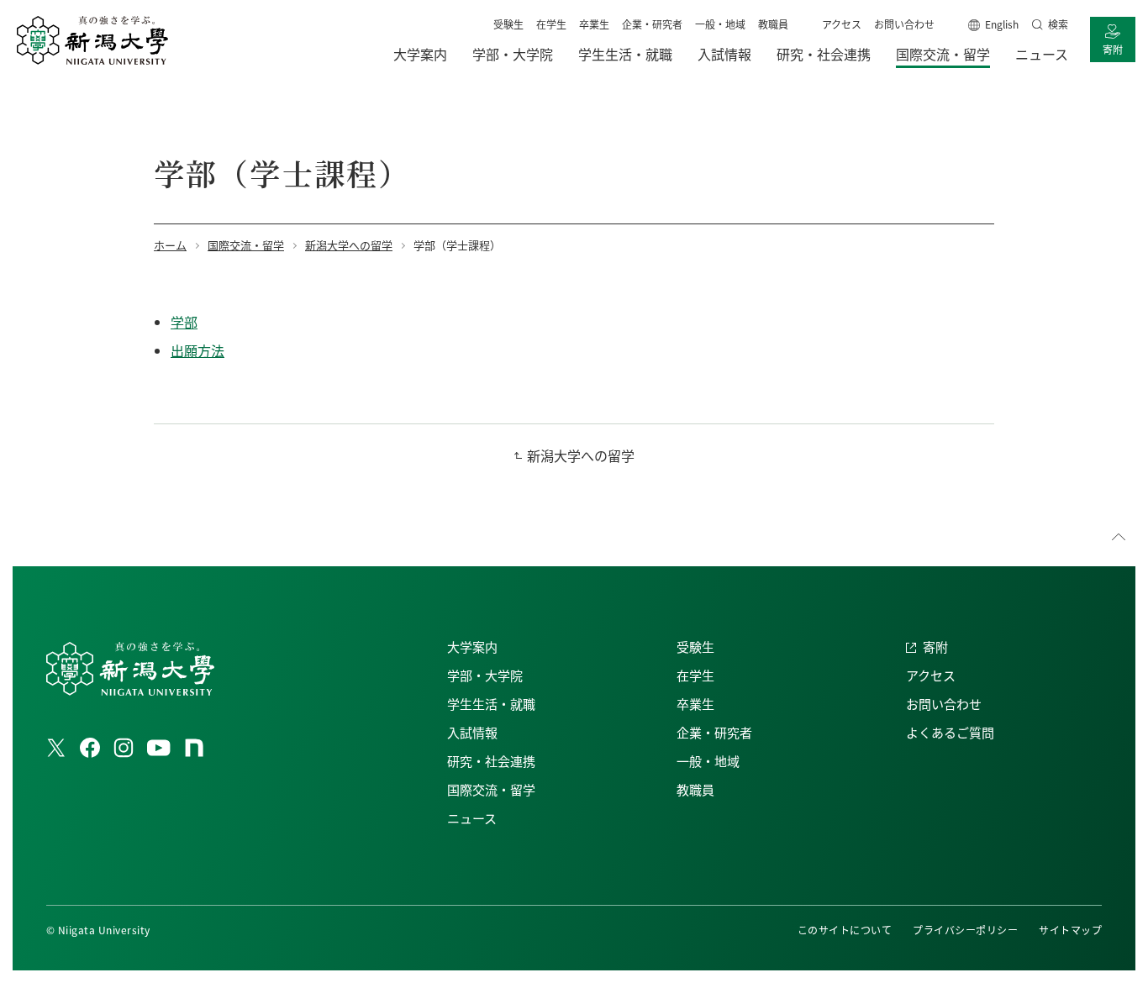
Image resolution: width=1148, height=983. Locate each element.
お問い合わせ (904, 24)
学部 (184, 322)
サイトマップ (1070, 930)
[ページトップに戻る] (1118, 537)
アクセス (841, 24)
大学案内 (472, 646)
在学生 (551, 24)
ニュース (472, 818)
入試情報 (472, 732)
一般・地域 (720, 24)
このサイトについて (845, 930)
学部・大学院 (485, 675)
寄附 (1113, 49)
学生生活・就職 (491, 703)
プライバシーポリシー (965, 930)
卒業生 (594, 24)
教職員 (773, 24)
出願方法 (197, 350)
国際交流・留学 (491, 789)
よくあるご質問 (950, 732)
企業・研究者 (652, 24)
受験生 (508, 24)
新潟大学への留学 (581, 455)
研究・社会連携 (491, 761)
